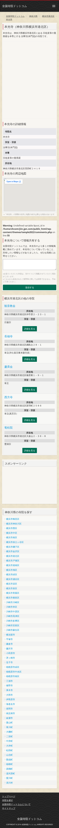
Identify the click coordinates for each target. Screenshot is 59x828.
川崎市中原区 (12, 611)
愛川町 (9, 778)
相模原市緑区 (12, 667)
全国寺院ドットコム (14, 6)
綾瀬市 (9, 717)
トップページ (8, 796)
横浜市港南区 (12, 565)
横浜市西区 (11, 528)
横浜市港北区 (12, 556)
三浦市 (9, 680)
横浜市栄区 (11, 583)
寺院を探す (7, 800)
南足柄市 (10, 713)
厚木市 (9, 690)
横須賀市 (10, 634)
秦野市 (9, 685)
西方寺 (8, 397)
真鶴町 (9, 768)
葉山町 (9, 722)
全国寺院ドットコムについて (16, 804)
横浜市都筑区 (12, 597)
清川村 (9, 782)
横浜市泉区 (11, 588)
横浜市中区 (11, 532)
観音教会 (9, 306)
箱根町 (9, 764)
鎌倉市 (9, 643)
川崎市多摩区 (12, 620)
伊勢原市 (10, 699)
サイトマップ (8, 808)
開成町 (9, 759)
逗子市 (9, 662)
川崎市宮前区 (12, 625)
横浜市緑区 (11, 574)
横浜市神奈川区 (14, 523)
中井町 (9, 740)
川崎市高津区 (12, 616)
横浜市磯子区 (12, 546)
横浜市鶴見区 (12, 518)
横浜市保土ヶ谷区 (15, 542)
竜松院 (8, 427)
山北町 (9, 754)
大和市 (9, 694)
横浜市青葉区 (12, 592)
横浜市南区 (11, 537)
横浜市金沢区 (12, 551)
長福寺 (8, 336)
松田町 (9, 750)
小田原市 (10, 653)
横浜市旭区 (11, 569)
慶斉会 (8, 367)
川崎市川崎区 (12, 602)
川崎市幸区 (11, 606)
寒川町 (9, 727)
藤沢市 (9, 648)
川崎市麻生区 (12, 629)
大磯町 (9, 731)
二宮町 (9, 736)
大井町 (9, 745)
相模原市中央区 (14, 671)
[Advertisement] (23, 62)
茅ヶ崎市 (10, 657)
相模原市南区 (12, 676)
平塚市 (9, 639)
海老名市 (10, 704)
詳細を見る (29, 328)
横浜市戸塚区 (12, 560)
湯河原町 (10, 773)
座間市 (9, 708)
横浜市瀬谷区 (12, 579)
